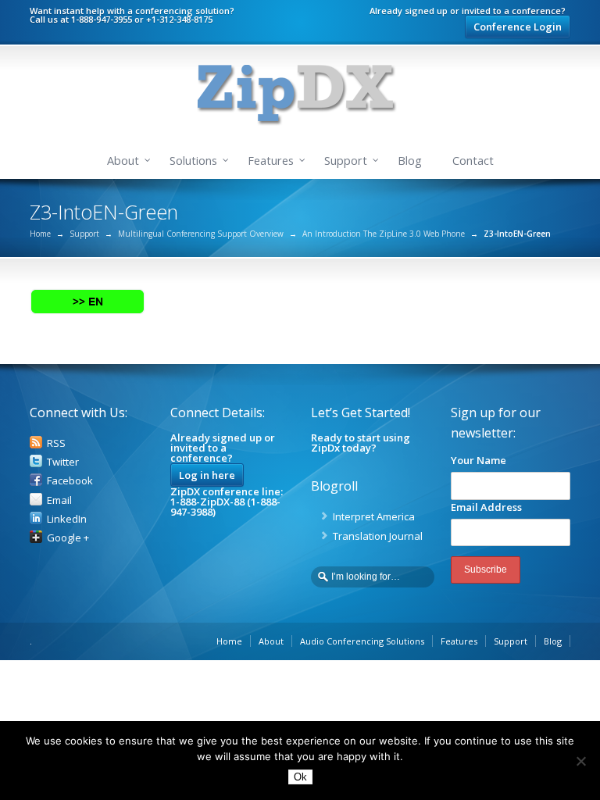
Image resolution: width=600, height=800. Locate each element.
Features (271, 160)
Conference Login (517, 27)
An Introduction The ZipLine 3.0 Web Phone (383, 234)
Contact (473, 160)
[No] (580, 761)
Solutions (193, 160)
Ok (300, 777)
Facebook (70, 480)
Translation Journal (378, 536)
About (123, 160)
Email (59, 500)
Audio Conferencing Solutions (362, 641)
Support (345, 160)
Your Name (478, 460)
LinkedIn (67, 519)
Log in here (207, 475)
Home (40, 234)
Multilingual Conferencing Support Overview (201, 234)
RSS (56, 443)
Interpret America (374, 516)
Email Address (486, 507)
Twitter (63, 462)
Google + (68, 537)
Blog (410, 160)
